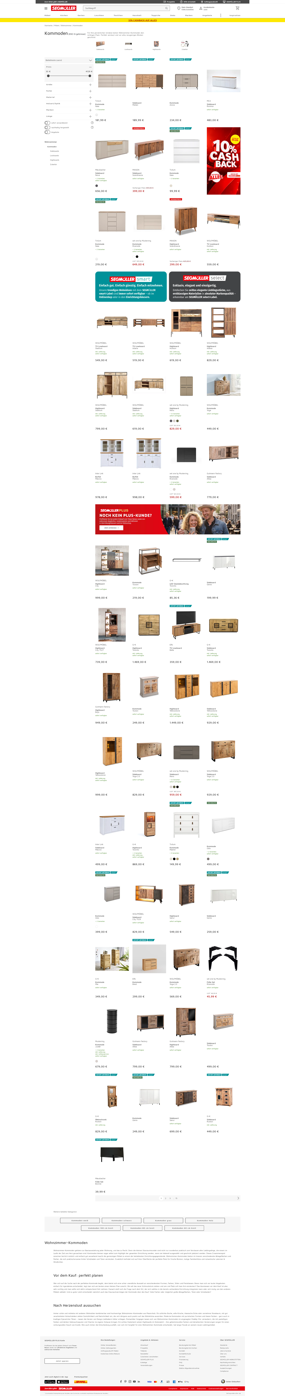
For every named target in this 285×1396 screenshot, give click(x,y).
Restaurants (224, 1348)
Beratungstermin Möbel (187, 1345)
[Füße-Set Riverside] (223, 957)
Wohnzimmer (51, 142)
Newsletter (144, 1354)
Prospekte (171, 2)
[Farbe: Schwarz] (137, 256)
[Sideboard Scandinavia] (149, 147)
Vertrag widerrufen (232, 1393)
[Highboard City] (112, 557)
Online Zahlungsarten (108, 1348)
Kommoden (52, 147)
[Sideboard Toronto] (223, 623)
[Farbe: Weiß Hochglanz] (96, 114)
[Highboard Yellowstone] (186, 686)
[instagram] (130, 1382)
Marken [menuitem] (189, 15)
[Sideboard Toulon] (223, 1021)
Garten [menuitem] (81, 15)
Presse (181, 1365)
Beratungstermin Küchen (188, 1348)
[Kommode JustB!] (112, 1021)
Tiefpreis (143, 1351)
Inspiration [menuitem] (235, 15)
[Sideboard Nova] (112, 147)
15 (175, 1198)
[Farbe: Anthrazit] (96, 185)
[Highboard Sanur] (186, 891)
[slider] (48, 75)
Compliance (224, 1371)
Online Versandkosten (108, 1345)
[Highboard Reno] (186, 384)
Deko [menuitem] (172, 15)
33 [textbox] (47, 71)
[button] (92, 122)
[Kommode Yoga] (223, 384)
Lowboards (54, 155)
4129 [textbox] (88, 71)
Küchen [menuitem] (64, 15)
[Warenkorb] (237, 8)
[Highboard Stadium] (112, 384)
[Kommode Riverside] (149, 218)
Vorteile (223, 1357)
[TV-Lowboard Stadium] (112, 322)
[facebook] (121, 1382)
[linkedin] (138, 1382)
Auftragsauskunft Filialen (110, 1351)
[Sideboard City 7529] (149, 891)
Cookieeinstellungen (216, 1388)
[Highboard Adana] (223, 322)
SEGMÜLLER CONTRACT (228, 1365)
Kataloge (143, 1362)
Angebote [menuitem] (207, 15)
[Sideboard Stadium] (149, 384)
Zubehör (53, 164)
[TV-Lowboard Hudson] (223, 218)
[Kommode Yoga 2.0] (186, 957)
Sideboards (54, 151)
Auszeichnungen (226, 1368)
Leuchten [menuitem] (99, 15)
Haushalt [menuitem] (137, 15)
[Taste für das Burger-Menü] (46, 8)
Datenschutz (201, 1388)
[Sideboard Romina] (223, 78)
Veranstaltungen (146, 1365)
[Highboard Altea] (186, 1021)
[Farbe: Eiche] (177, 859)
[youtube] (134, 1382)
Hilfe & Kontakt (189, 2)
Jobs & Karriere (225, 1351)
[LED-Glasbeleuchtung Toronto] (186, 557)
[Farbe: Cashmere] (171, 185)
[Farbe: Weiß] (133, 256)
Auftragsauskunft (211, 2)
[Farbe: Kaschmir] (174, 421)
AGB (192, 1388)
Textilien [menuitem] (118, 15)
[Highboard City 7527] (112, 623)
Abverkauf (144, 1345)
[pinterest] (125, 1382)
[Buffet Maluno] (112, 453)
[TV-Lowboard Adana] (149, 322)
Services (182, 1357)
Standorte (223, 1345)
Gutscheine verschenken (149, 1357)
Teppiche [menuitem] (155, 15)
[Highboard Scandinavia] (186, 218)
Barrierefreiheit (232, 1388)
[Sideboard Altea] (223, 453)
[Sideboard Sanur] (186, 1093)
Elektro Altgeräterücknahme (189, 1368)
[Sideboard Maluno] (112, 821)
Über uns (223, 1354)
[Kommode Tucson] (149, 557)
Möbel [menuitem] (48, 15)
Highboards (54, 160)
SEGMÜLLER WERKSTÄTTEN (230, 1359)
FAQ (180, 1362)
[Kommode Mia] (112, 957)
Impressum (184, 1388)
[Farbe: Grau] (208, 859)
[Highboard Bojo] (112, 686)
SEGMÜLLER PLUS (233, 2)
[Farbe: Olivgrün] (177, 421)
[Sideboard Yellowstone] (223, 686)
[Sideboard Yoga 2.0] (149, 750)
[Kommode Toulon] (149, 686)
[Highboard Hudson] (186, 322)
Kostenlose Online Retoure (110, 1354)
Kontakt (182, 1351)
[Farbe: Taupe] (177, 787)
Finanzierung (183, 1359)
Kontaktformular (185, 1354)
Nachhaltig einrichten (227, 1362)
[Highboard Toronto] (149, 623)
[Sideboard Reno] (186, 750)
